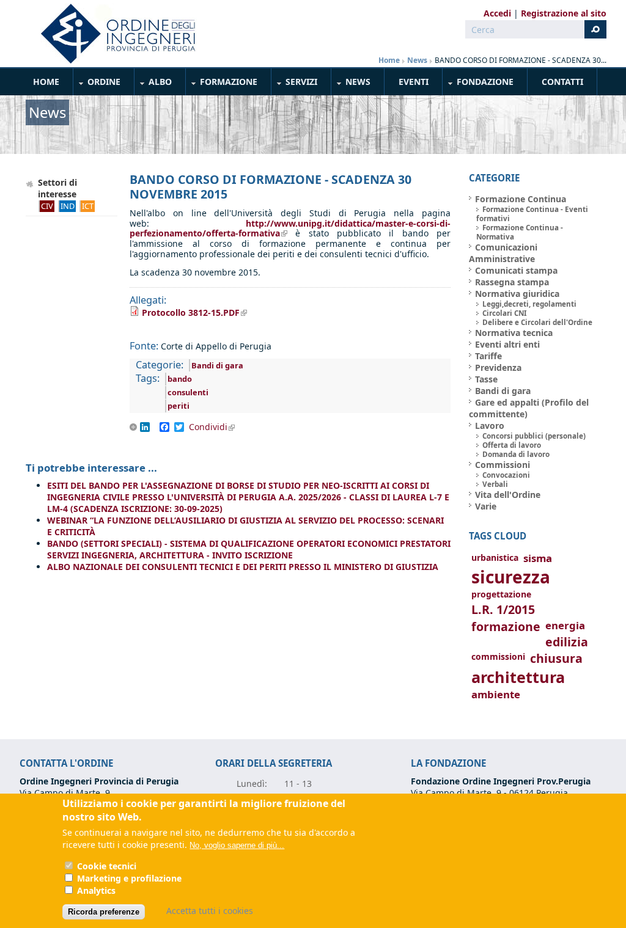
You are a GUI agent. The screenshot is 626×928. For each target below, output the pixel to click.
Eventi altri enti (507, 344)
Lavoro (489, 425)
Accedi (497, 13)
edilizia (566, 642)
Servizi (294, 84)
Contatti (562, 81)
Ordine (97, 84)
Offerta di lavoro (511, 445)
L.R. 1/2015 (503, 609)
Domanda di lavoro (516, 454)
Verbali (495, 484)
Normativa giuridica (517, 293)
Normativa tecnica (514, 332)
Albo (153, 84)
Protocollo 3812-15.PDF (194, 312)
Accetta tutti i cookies (209, 910)
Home (389, 60)
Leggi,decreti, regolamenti (529, 304)
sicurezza (510, 577)
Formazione (221, 84)
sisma (537, 558)
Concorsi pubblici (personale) (534, 435)
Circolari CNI (504, 313)
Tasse (486, 379)
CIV (47, 205)
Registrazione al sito (563, 13)
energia (565, 625)
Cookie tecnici (106, 866)
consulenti (188, 392)
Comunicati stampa (516, 270)
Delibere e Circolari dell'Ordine (537, 322)
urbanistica (494, 557)
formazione (505, 626)
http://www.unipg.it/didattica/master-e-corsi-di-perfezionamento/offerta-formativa (290, 228)
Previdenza (498, 367)
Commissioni (502, 464)
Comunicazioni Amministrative (503, 253)
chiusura (556, 658)
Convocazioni (506, 475)
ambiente (495, 694)
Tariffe (488, 356)
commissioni (498, 656)
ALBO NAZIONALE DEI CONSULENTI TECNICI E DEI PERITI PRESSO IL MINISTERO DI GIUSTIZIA (242, 566)
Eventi (414, 81)
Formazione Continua (520, 199)
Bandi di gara (217, 365)
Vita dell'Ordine (507, 494)
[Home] (113, 33)
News (417, 60)
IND (68, 205)
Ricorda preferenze (103, 911)
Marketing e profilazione (129, 878)
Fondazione (478, 84)
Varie (485, 506)
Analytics (96, 890)
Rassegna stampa (512, 282)
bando (180, 378)
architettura (518, 677)
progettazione (501, 594)
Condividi (216, 427)
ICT (88, 205)
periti (179, 405)
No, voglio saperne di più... (237, 845)
